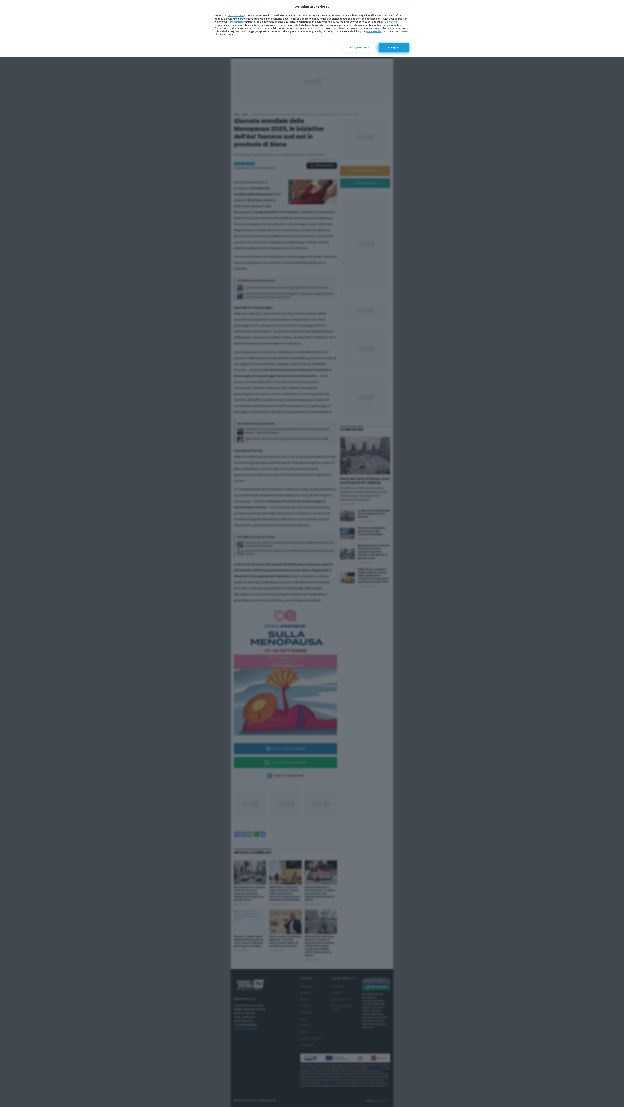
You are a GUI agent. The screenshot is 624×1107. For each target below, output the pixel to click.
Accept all (394, 47)
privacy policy (374, 31)
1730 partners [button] (236, 15)
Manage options (359, 47)
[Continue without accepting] (408, 4)
